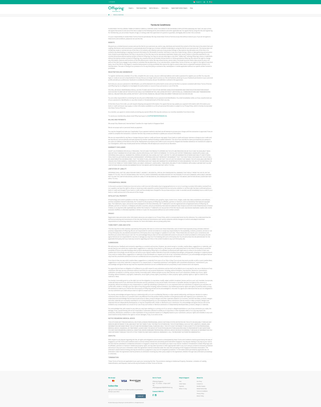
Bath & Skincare (153, 8)
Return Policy (200, 396)
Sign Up (140, 396)
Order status (182, 384)
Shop (191, 8)
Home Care (165, 8)
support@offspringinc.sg (157, 116)
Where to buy (183, 388)
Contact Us (200, 384)
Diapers (131, 8)
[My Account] (205, 2)
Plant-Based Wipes (141, 8)
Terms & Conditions (118, 15)
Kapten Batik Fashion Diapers (179, 8)
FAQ (180, 381)
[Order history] (207, 2)
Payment (181, 386)
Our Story (199, 381)
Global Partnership (202, 388)
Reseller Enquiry (201, 386)
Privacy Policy (200, 393)
